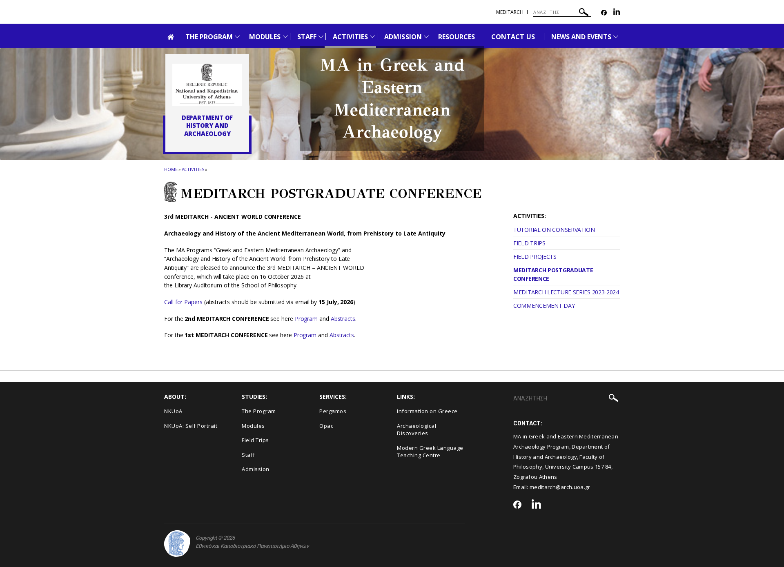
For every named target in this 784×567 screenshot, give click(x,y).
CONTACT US (513, 36)
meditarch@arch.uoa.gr (560, 487)
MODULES (265, 36)
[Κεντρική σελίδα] (207, 85)
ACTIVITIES (350, 36)
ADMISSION (402, 36)
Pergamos (332, 411)
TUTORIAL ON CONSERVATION (554, 229)
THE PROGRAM (209, 36)
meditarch (509, 12)
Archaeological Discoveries (416, 429)
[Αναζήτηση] (584, 13)
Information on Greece (427, 411)
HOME (171, 169)
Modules (253, 425)
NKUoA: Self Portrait (190, 425)
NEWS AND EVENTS (581, 36)
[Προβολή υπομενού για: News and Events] (615, 36)
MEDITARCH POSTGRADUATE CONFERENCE (553, 274)
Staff (248, 454)
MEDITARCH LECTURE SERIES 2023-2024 (566, 292)
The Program (259, 411)
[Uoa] (177, 543)
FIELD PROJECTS (535, 256)
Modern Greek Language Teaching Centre (430, 451)
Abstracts (343, 318)
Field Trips (255, 440)
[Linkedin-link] (616, 12)
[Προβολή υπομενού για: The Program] (237, 36)
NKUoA (173, 411)
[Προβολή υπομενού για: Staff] (320, 36)
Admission (256, 469)
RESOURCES (456, 36)
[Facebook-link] (604, 12)
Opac (326, 425)
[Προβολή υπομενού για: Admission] (426, 36)
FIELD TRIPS (529, 243)
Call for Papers (183, 302)
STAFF (306, 36)
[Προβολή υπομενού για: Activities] (372, 36)
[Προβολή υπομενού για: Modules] (285, 36)
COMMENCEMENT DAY (544, 305)
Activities (193, 169)
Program (307, 318)
